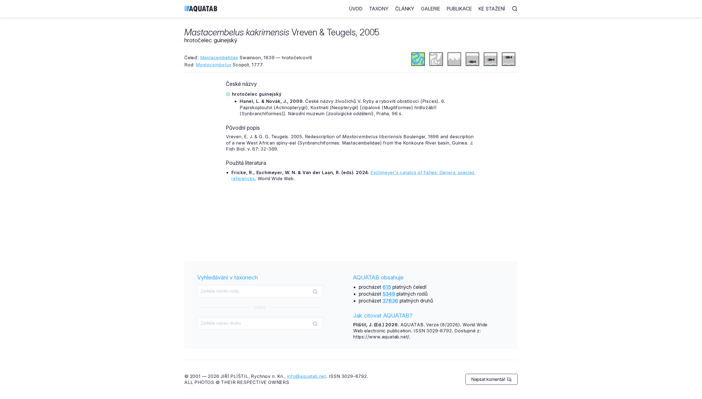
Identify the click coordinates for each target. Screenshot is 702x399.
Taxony (379, 9)
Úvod (356, 9)
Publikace (459, 9)
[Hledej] (315, 291)
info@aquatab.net (306, 376)
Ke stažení (492, 9)
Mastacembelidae (219, 57)
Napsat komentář (488, 379)
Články (404, 9)
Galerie (430, 9)
